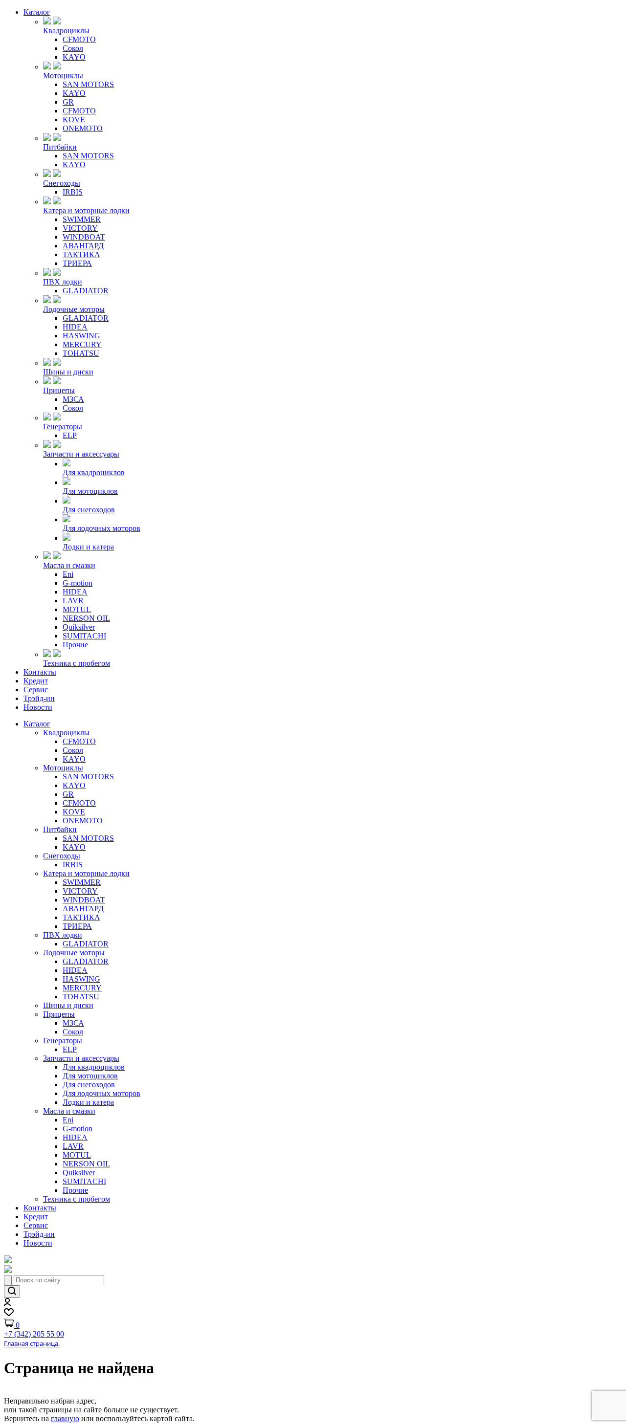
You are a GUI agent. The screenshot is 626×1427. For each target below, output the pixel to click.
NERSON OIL (86, 618)
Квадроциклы (66, 30)
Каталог (36, 12)
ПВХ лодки (62, 282)
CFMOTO (79, 39)
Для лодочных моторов (101, 528)
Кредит (35, 681)
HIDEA (75, 327)
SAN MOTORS (88, 84)
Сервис (35, 689)
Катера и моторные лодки (86, 210)
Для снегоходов (89, 509)
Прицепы (59, 390)
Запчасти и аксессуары (81, 454)
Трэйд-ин (39, 698)
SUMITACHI (84, 636)
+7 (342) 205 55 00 (34, 1334)
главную (65, 1418)
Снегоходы (61, 183)
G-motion (77, 583)
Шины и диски (68, 372)
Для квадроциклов (94, 472)
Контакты (39, 672)
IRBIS (73, 192)
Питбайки (60, 147)
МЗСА (73, 399)
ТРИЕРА (77, 263)
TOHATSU (81, 353)
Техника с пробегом (76, 663)
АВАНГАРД (83, 245)
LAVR (73, 600)
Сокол (73, 48)
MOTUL (77, 609)
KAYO (74, 57)
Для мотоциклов (90, 491)
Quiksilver (79, 627)
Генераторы (62, 426)
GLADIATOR (86, 290)
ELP (70, 435)
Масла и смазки (69, 565)
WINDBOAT (84, 237)
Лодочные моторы (74, 309)
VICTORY (80, 228)
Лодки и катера (88, 547)
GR (68, 102)
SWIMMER (82, 219)
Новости (37, 707)
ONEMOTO (83, 128)
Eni (68, 574)
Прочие (75, 644)
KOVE (74, 119)
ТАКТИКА (81, 254)
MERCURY (82, 344)
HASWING (81, 335)
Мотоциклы (63, 75)
